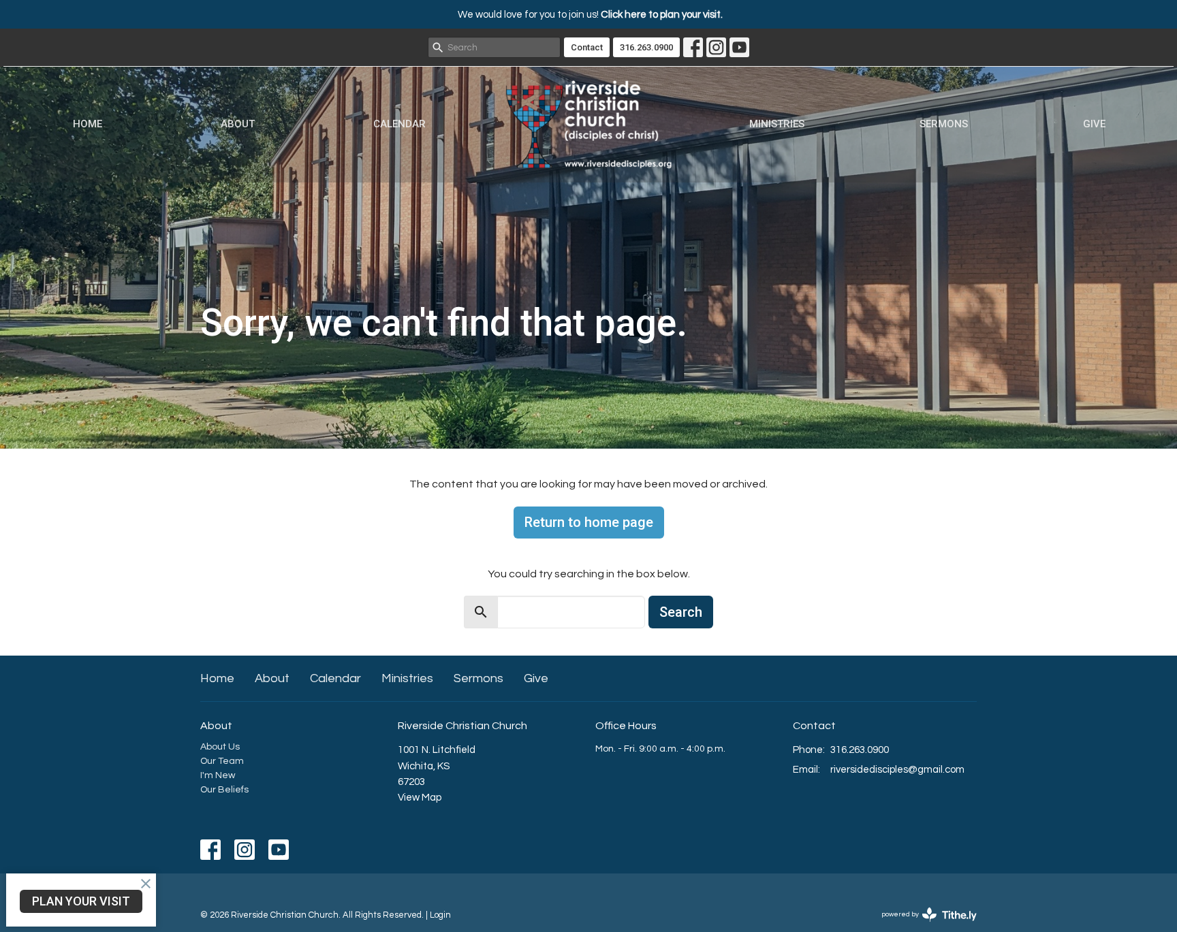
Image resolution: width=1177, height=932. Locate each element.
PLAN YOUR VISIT (81, 901)
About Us (220, 747)
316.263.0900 (646, 47)
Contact (587, 47)
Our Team (222, 761)
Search (680, 612)
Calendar (399, 124)
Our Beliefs (224, 789)
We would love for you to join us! (590, 15)
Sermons (944, 124)
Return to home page (588, 522)
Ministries (776, 124)
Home (87, 124)
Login (440, 915)
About (238, 124)
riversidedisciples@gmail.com (897, 770)
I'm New (217, 775)
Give (1094, 124)
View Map (419, 797)
